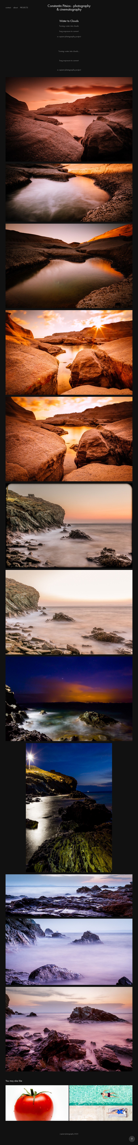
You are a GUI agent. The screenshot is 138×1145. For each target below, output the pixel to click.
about (15, 7)
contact (8, 7)
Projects (24, 7)
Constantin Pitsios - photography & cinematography (69, 7)
